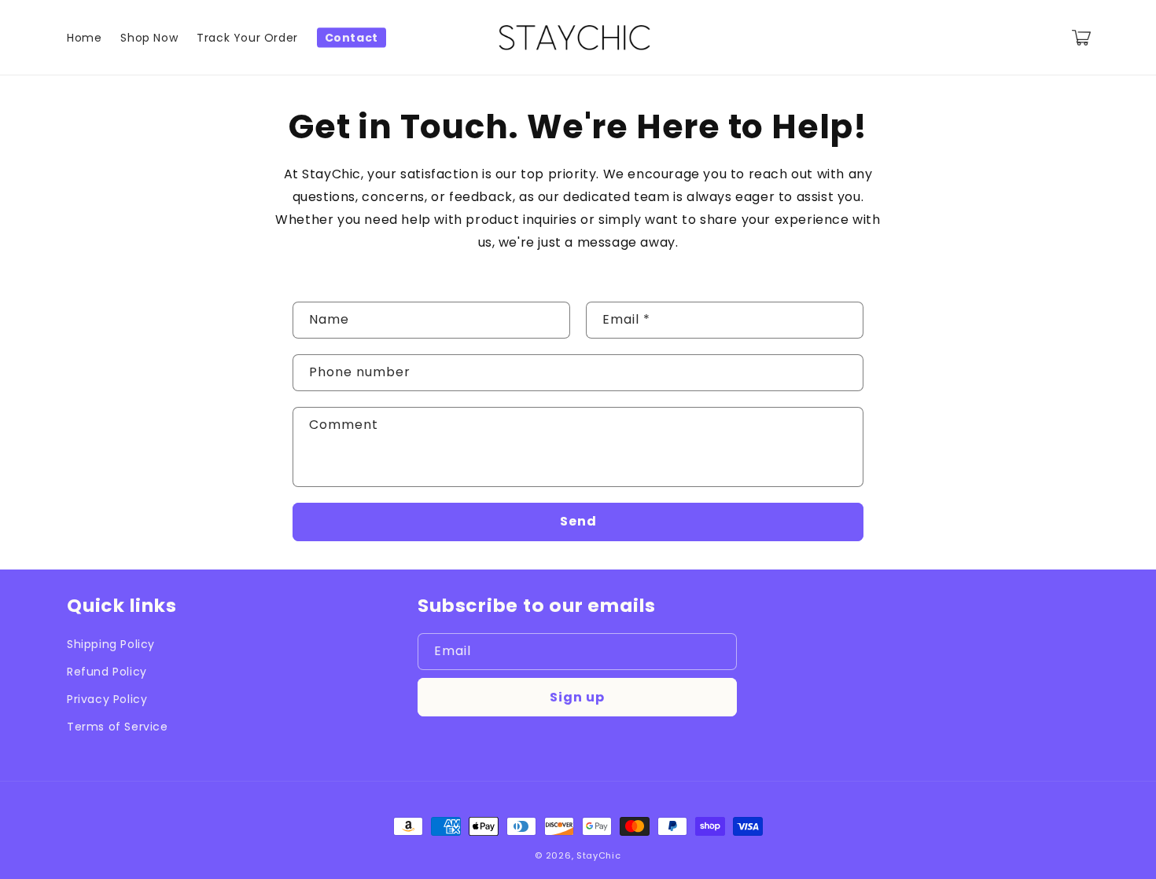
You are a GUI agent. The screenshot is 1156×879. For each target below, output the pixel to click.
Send (578, 521)
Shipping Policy (111, 644)
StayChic (598, 855)
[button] (1081, 37)
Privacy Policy (107, 699)
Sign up (577, 697)
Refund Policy (107, 671)
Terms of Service (117, 726)
